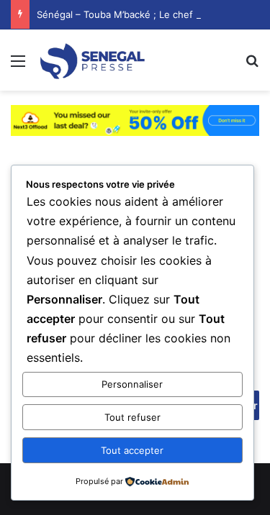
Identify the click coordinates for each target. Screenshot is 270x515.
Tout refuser (132, 417)
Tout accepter (132, 450)
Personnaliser (132, 384)
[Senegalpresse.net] (93, 60)
